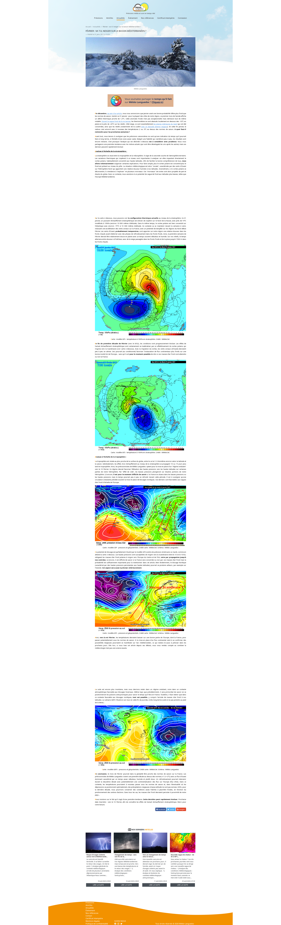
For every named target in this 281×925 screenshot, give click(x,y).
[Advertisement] (140, 195)
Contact (89, 916)
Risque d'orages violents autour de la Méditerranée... (97, 856)
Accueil (88, 27)
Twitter (172, 809)
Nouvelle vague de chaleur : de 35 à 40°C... (182, 856)
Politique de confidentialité (97, 923)
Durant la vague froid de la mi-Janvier (116, 121)
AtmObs (109, 18)
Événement (133, 18)
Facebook (161, 809)
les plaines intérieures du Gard (165, 124)
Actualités (121, 18)
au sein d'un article (114, 113)
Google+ (182, 809)
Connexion (182, 18)
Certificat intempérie (165, 18)
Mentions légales (93, 921)
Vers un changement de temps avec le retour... (154, 856)
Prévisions (98, 18)
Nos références (147, 18)
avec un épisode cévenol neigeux (154, 126)
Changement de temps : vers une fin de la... (125, 856)
